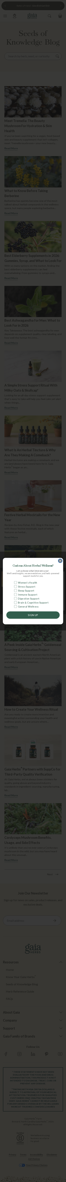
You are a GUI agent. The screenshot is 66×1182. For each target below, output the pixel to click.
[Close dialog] (60, 561)
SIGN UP (33, 614)
